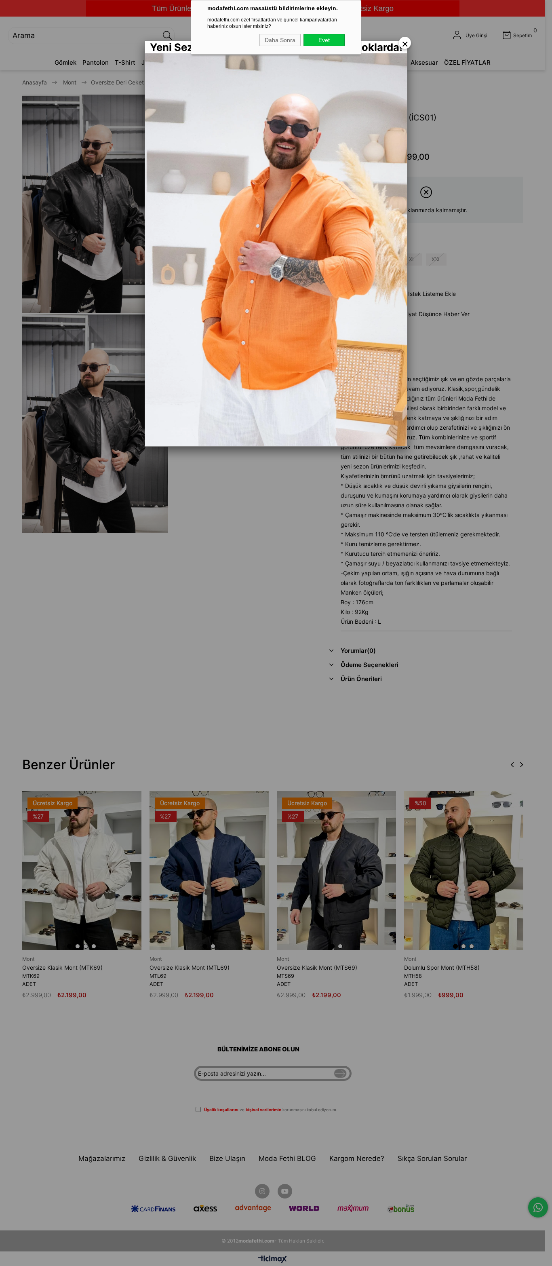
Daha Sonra (280, 40)
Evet (324, 40)
